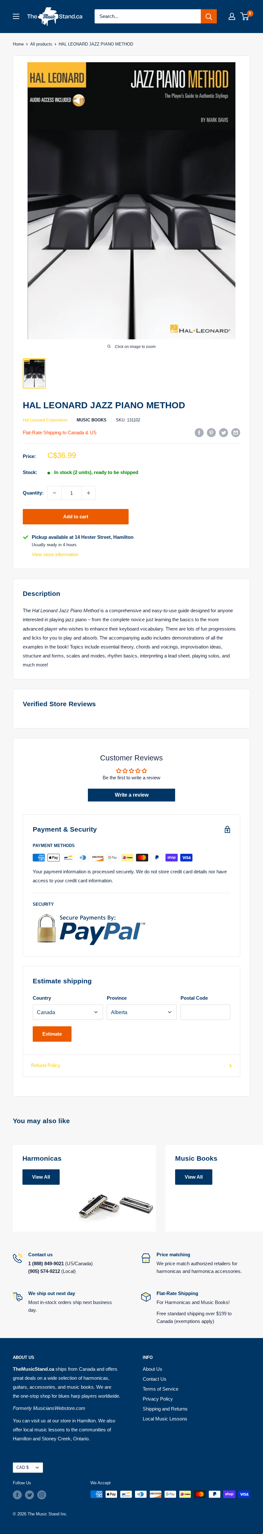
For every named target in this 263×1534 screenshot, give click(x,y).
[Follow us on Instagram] (41, 1494)
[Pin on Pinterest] (211, 432)
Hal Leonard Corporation (45, 420)
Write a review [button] (131, 795)
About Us (152, 1369)
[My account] (232, 16)
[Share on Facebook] (199, 432)
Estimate (52, 1034)
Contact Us (154, 1379)
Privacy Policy (158, 1399)
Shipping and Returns (165, 1408)
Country (42, 998)
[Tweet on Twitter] (223, 432)
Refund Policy (45, 1065)
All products (41, 44)
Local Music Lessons (165, 1418)
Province (117, 998)
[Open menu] (16, 16)
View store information (55, 554)
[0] (245, 16)
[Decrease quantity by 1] (54, 493)
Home (18, 44)
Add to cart (75, 516)
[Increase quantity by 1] (88, 493)
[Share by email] (235, 432)
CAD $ (22, 1467)
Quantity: (33, 493)
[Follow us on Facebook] (17, 1494)
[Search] (209, 16)
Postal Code (194, 998)
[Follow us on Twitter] (29, 1494)
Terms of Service (160, 1389)
